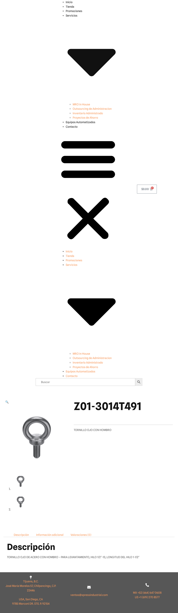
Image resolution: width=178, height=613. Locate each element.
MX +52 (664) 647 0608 (147, 592)
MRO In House (81, 104)
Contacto (72, 126)
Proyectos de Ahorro (85, 117)
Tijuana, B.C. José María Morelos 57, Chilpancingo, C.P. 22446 (31, 586)
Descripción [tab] (21, 534)
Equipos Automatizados (80, 122)
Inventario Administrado (88, 113)
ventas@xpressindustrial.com (89, 595)
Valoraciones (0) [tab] (81, 534)
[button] (88, 189)
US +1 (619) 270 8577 (147, 597)
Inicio (69, 2)
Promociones (74, 11)
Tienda (70, 6)
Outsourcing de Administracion (92, 108)
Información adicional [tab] (49, 534)
